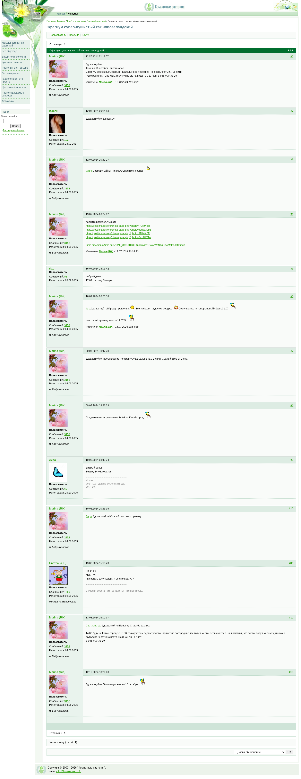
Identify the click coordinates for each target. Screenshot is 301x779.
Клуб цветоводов (76, 21)
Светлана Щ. (57, 563)
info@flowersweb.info (68, 771)
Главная (60, 13)
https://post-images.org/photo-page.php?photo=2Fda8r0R (118, 233)
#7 (292, 351)
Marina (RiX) (57, 56)
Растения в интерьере (15, 67)
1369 (67, 592)
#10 (291, 508)
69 (65, 488)
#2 (292, 111)
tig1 (51, 268)
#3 (292, 159)
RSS (290, 50)
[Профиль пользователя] (58, 77)
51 (65, 276)
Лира (52, 459)
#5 (292, 268)
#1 (292, 56)
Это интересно (10, 73)
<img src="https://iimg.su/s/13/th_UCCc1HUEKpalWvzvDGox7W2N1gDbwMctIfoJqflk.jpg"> (136, 245)
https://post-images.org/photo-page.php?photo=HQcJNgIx (118, 225)
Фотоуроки (8, 101)
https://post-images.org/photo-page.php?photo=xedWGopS (118, 229)
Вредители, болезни (14, 56)
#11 (291, 563)
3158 (67, 85)
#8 (292, 405)
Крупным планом (12, 62)
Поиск (5, 111)
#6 (292, 296)
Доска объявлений (96, 21)
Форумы (73, 13)
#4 (292, 214)
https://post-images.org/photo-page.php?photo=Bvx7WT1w (118, 237)
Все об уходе (9, 51)
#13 (291, 672)
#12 (291, 617)
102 (66, 139)
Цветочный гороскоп (14, 87)
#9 (292, 460)
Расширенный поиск (13, 130)
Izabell (53, 110)
